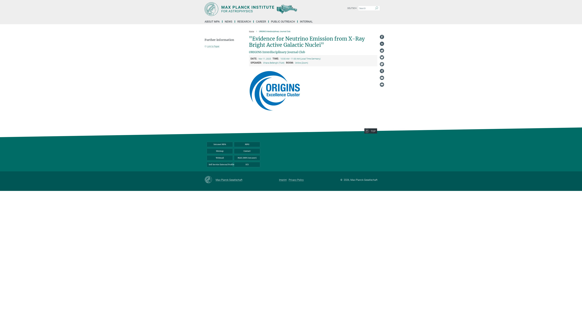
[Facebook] (382, 37)
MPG (247, 144)
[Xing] (382, 71)
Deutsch (352, 8)
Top (373, 131)
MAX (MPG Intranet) (247, 158)
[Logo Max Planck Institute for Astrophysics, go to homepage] (261, 9)
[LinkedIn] (382, 43)
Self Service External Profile (221, 164)
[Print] (382, 84)
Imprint (283, 179)
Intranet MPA (220, 144)
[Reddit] (382, 50)
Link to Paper (213, 46)
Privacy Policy (296, 179)
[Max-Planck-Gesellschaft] (210, 179)
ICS (247, 164)
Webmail (220, 158)
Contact (247, 151)
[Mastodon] (382, 64)
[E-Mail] (382, 78)
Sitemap (220, 151)
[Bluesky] (382, 57)
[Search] (376, 8)
